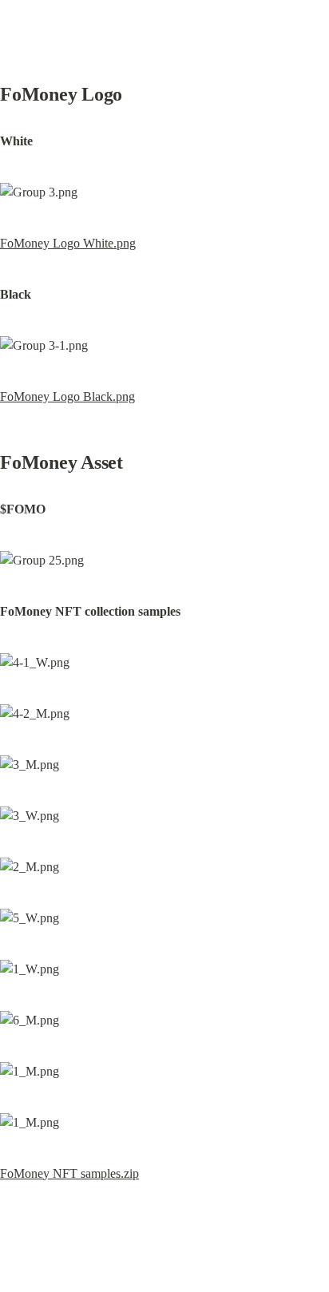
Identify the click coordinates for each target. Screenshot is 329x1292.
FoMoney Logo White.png (68, 243)
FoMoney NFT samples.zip (69, 1173)
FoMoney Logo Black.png (67, 396)
